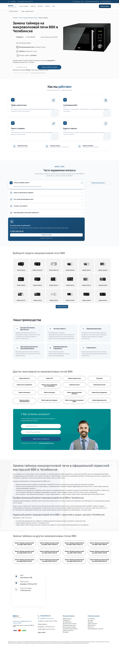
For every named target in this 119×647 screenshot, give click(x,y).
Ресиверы (65, 632)
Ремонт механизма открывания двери (74, 400)
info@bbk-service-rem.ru (47, 618)
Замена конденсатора (74, 378)
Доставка (40, 6)
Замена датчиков (74, 385)
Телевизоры (66, 620)
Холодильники (67, 622)
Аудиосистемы (67, 618)
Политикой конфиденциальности (38, 72)
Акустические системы (69, 623)
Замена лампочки (24, 378)
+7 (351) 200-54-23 (106, 1)
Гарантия (33, 6)
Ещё (53, 6)
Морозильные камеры (69, 627)
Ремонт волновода (49, 392)
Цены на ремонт (24, 6)
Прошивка (99, 378)
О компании (91, 618)
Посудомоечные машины (70, 629)
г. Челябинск (13, 1)
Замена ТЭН (49, 378)
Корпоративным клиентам (95, 629)
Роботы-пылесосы (68, 630)
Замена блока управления (99, 392)
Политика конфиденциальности (22, 621)
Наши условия (17, 623)
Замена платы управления (24, 385)
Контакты (47, 6)
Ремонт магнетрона (24, 392)
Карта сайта (41, 632)
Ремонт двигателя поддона (49, 400)
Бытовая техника (13, 11)
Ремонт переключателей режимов (74, 393)
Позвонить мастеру (46, 235)
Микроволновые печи (69, 625)
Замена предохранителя (99, 400)
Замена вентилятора (99, 385)
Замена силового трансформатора (24, 400)
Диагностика (91, 625)
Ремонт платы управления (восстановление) (49, 385)
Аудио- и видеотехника (27, 11)
